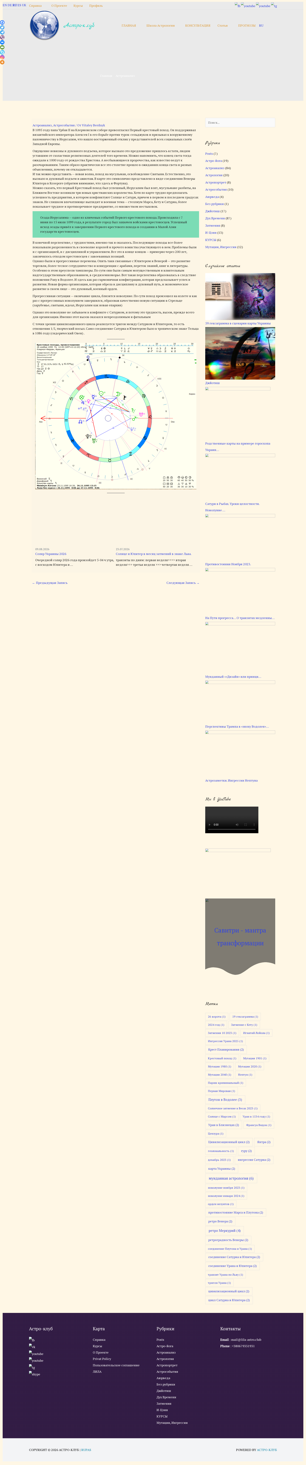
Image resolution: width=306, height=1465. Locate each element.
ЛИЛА (97, 1371)
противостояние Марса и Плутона (235, 1212)
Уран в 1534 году (256, 1116)
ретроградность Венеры (228, 1240)
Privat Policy (102, 1359)
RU (261, 25)
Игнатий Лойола (256, 1033)
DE (10, 5)
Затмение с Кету (244, 1025)
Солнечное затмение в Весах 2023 (232, 1108)
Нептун (245, 1075)
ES (19, 5)
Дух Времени (215, 218)
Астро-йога (213, 160)
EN (5, 5)
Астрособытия (64, 125)
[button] (271, 25)
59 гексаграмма (245, 1016)
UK (24, 5)
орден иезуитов (221, 1204)
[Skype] (2, 52)
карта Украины (221, 1168)
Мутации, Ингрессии (220, 247)
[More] (2, 62)
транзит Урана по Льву (225, 1275)
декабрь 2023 (219, 1160)
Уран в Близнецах (223, 1125)
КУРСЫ (210, 240)
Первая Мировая (221, 1091)
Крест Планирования (226, 1049)
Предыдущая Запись (49, 582)
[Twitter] (2, 27)
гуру (246, 1151)
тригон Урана (219, 1283)
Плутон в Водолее (225, 1099)
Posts (209, 153)
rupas (86, 1450)
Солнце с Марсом (222, 1116)
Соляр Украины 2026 (50, 554)
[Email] (2, 47)
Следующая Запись (183, 582)
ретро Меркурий (225, 1230)
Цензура (215, 1133)
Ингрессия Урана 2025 (225, 1041)
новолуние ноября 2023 (226, 1188)
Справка (99, 1339)
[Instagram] (2, 57)
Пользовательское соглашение (116, 1365)
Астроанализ (42, 125)
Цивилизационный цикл (229, 1142)
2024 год (216, 1025)
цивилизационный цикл (228, 1291)
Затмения (212, 225)
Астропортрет (215, 182)
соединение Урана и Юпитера (232, 1266)
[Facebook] (2, 22)
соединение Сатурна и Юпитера (234, 1257)
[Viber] (2, 37)
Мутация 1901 (254, 1058)
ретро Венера (220, 1221)
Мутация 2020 (249, 1066)
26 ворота (216, 1016)
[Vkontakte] (2, 42)
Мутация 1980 (219, 1066)
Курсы (97, 1346)
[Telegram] (2, 32)
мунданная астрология (231, 1178)
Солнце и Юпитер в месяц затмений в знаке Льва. (153, 554)
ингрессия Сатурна (254, 1160)
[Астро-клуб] (44, 25)
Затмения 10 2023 (222, 1033)
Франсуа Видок (258, 1125)
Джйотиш (212, 211)
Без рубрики (214, 204)
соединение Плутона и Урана (230, 1249)
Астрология (214, 175)
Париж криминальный (225, 1083)
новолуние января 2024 (226, 1196)
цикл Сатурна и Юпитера (229, 1300)
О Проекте (101, 1352)
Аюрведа (212, 197)
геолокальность (221, 1151)
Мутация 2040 (219, 1075)
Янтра (264, 1142)
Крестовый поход (222, 1058)
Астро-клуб (78, 25)
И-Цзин (211, 232)
